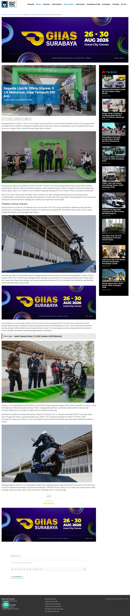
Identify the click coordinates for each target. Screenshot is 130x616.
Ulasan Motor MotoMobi (53, 606)
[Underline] (18, 569)
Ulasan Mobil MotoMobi (52, 604)
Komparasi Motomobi (52, 611)
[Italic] (15, 569)
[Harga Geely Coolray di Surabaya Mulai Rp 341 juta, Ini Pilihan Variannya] (113, 105)
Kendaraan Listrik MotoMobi (54, 609)
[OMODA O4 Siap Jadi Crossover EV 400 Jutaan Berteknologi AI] (113, 200)
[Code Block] (32, 569)
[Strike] (21, 569)
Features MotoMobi (51, 601)
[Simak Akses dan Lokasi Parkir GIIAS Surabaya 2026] (113, 275)
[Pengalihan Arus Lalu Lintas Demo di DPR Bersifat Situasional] (113, 129)
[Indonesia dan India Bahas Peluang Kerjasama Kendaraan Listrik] (113, 251)
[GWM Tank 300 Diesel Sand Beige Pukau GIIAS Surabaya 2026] (113, 174)
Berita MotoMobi (50, 599)
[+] (41, 569)
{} (38, 569)
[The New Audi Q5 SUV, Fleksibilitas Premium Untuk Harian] (113, 226)
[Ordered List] (24, 569)
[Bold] (12, 569)
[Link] (35, 569)
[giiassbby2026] (65, 40)
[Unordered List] (27, 569)
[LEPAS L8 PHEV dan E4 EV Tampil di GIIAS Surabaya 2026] (113, 151)
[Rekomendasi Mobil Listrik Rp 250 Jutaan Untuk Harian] (113, 81)
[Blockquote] (29, 569)
